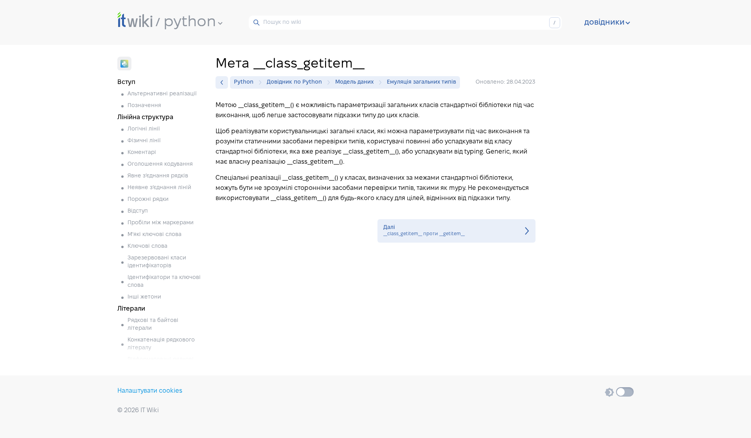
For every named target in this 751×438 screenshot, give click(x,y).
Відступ (138, 211)
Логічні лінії (144, 129)
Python (243, 82)
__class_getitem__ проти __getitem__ (456, 231)
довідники (604, 22)
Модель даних (354, 82)
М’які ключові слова (154, 234)
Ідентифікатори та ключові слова (164, 281)
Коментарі (142, 152)
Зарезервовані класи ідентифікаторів (157, 262)
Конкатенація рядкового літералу (161, 344)
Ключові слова (147, 246)
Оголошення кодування (160, 164)
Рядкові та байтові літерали (153, 324)
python (189, 22)
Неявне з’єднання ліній (159, 187)
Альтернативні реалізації (162, 94)
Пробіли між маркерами (161, 222)
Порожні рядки (148, 199)
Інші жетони (144, 297)
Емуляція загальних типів (421, 82)
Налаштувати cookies (149, 391)
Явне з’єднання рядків (158, 176)
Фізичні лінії (144, 140)
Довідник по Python (294, 82)
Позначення (144, 105)
